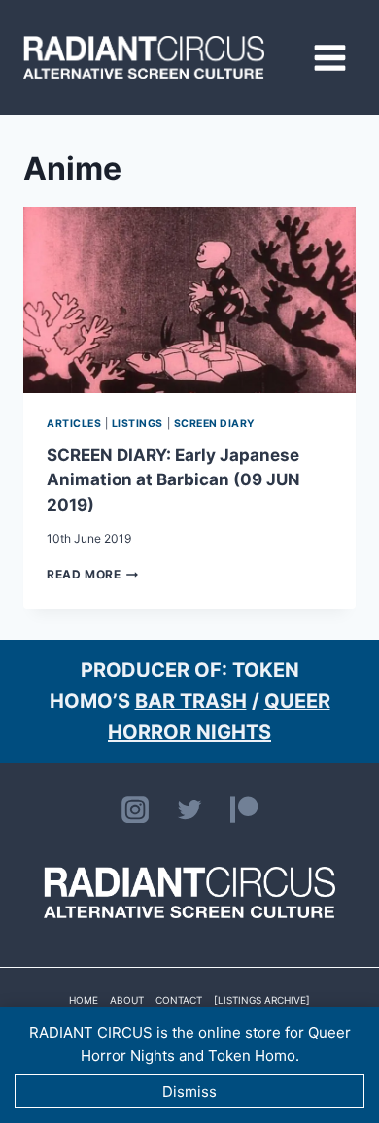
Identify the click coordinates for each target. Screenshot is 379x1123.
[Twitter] (189, 809)
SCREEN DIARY (215, 423)
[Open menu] (329, 57)
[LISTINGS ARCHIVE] (262, 1000)
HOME (83, 1000)
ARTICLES (74, 423)
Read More (92, 574)
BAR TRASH (191, 700)
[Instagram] (135, 809)
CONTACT (178, 1000)
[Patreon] (244, 809)
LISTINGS (137, 423)
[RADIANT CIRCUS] (143, 57)
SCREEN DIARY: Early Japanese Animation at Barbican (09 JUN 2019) (173, 480)
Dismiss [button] (189, 1091)
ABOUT (127, 1000)
